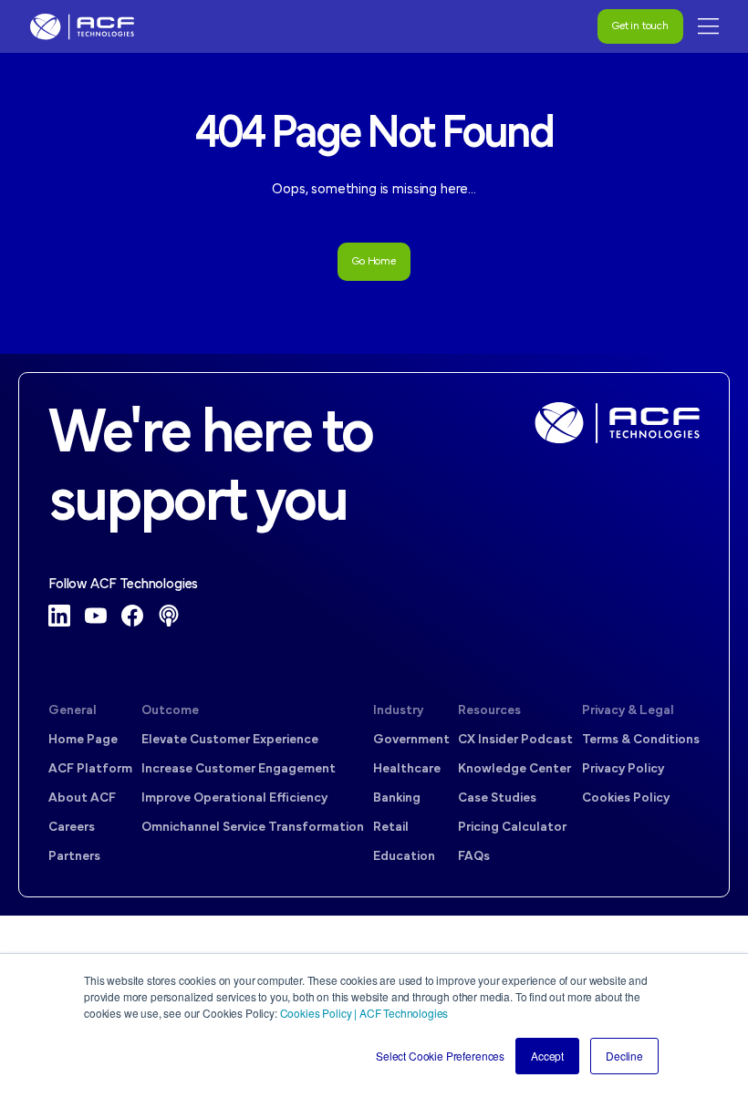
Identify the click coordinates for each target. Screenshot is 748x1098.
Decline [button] (624, 1055)
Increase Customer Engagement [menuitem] (238, 769)
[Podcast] (169, 616)
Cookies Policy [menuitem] (626, 798)
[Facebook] (132, 616)
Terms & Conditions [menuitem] (641, 740)
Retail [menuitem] (391, 828)
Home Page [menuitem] (83, 740)
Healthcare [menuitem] (407, 769)
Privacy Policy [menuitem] (623, 769)
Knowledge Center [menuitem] (514, 769)
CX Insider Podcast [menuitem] (515, 740)
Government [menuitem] (411, 740)
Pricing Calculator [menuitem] (512, 828)
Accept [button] (547, 1055)
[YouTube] (96, 616)
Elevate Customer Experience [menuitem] (229, 740)
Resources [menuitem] (489, 711)
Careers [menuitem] (71, 828)
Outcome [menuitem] (170, 711)
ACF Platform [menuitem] (90, 769)
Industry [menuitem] (398, 711)
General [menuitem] (72, 711)
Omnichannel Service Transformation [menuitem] (252, 828)
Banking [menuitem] (397, 798)
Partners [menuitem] (74, 857)
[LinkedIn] (59, 616)
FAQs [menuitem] (474, 857)
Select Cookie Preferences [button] (440, 1055)
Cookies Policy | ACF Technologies (364, 1012)
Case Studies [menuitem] (497, 798)
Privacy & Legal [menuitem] (628, 711)
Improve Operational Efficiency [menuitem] (234, 798)
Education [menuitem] (404, 857)
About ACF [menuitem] (82, 798)
